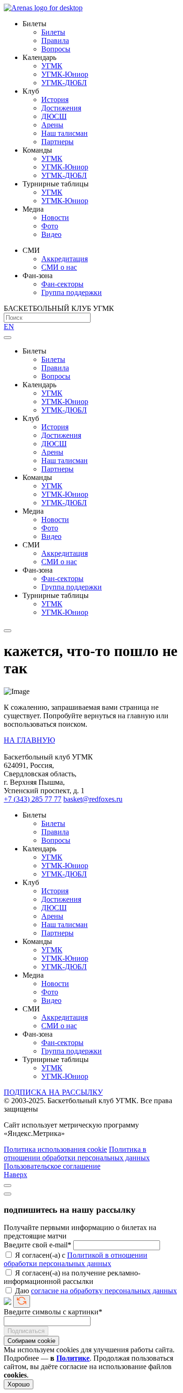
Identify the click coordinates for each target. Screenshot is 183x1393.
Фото (49, 226)
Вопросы (55, 49)
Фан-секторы (62, 284)
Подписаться (26, 1330)
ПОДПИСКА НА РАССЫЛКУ (53, 1092)
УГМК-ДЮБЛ (64, 83)
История (55, 99)
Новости (55, 217)
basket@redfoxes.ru (92, 799)
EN (9, 327)
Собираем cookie (31, 1340)
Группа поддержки (71, 292)
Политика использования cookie (55, 1149)
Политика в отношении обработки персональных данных (77, 1153)
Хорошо (19, 1384)
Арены (52, 125)
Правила (55, 40)
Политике (73, 1358)
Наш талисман (64, 133)
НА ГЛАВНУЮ (29, 740)
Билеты (53, 32)
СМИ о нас (59, 267)
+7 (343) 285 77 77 (32, 799)
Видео (51, 234)
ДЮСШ (54, 116)
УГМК (51, 66)
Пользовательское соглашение (52, 1166)
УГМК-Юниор (64, 74)
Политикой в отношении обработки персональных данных (75, 1259)
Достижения (61, 108)
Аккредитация (64, 259)
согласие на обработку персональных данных (104, 1291)
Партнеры (57, 142)
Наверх (15, 1175)
